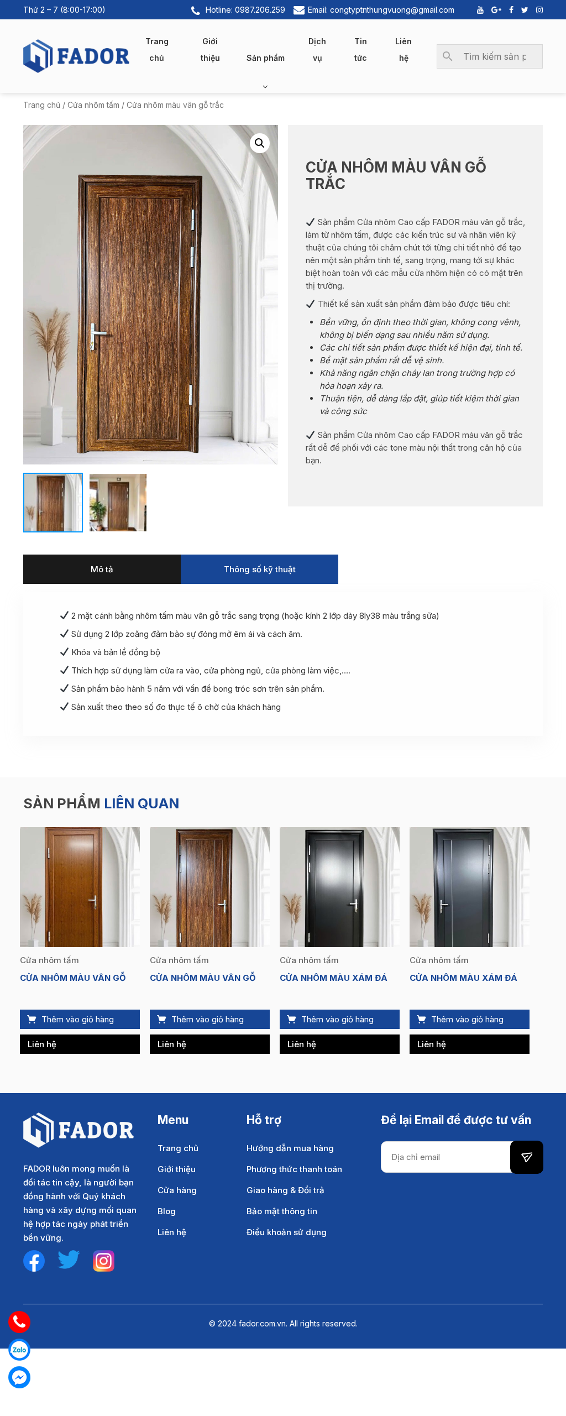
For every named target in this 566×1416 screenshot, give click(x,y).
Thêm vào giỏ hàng (77, 1019)
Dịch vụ (317, 49)
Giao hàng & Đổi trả (285, 1190)
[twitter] (68, 1258)
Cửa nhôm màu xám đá (333, 978)
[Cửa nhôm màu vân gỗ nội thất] (80, 886)
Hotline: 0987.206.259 (245, 9)
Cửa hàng (177, 1190)
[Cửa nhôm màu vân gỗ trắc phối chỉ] (210, 886)
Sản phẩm (266, 57)
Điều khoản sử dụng (287, 1232)
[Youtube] (477, 9)
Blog (167, 1211)
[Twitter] (522, 9)
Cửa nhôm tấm (93, 104)
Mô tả (102, 569)
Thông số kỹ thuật (260, 569)
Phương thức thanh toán (294, 1169)
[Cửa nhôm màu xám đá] (340, 886)
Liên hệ (403, 49)
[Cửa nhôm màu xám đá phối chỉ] (470, 886)
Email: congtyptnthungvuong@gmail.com (381, 9)
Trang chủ (157, 49)
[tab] (102, 569)
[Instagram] (537, 9)
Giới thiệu (210, 49)
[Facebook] (508, 9)
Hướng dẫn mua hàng (290, 1148)
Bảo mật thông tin (282, 1211)
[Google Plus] (493, 9)
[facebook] (34, 1260)
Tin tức (360, 49)
